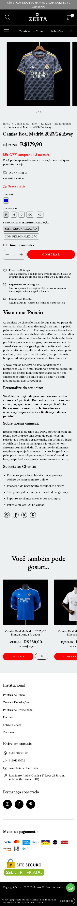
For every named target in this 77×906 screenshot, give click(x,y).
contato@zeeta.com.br (23, 768)
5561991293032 (18, 753)
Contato (8, 732)
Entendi (67, 901)
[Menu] (6, 31)
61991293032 (17, 760)
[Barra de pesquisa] (7, 17)
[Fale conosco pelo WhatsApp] (70, 887)
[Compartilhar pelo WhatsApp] (7, 515)
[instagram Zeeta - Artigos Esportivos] (7, 804)
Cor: (8, 194)
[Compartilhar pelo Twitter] (24, 516)
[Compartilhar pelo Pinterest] (33, 516)
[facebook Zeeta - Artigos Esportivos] (19, 804)
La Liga (46, 123)
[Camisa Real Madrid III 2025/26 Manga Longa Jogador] (41, 656)
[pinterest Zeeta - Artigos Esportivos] (30, 804)
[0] (69, 18)
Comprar (18, 656)
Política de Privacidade (18, 710)
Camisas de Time (31, 31)
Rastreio (8, 717)
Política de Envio (14, 695)
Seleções (57, 31)
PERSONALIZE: (26, 222)
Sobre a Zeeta (12, 725)
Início (6, 123)
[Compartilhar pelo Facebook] (16, 516)
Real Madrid (63, 123)
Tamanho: (10, 208)
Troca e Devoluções (16, 702)
